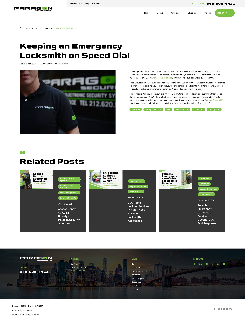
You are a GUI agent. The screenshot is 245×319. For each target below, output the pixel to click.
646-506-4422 (220, 4)
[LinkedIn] (200, 264)
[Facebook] (194, 264)
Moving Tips (214, 109)
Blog (87, 3)
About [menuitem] (160, 13)
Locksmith (198, 109)
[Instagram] (206, 264)
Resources (136, 282)
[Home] (33, 9)
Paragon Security (153, 109)
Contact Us (136, 285)
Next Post (159, 121)
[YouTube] (224, 264)
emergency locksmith (163, 78)
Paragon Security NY (214, 100)
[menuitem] (15, 314)
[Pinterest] (212, 264)
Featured (135, 109)
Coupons (96, 3)
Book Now (222, 12)
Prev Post (142, 121)
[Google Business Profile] (218, 264)
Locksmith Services (139, 271)
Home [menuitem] (147, 13)
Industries (135, 274)
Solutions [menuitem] (174, 13)
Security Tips (182, 109)
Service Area (76, 3)
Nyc (168, 109)
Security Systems (138, 278)
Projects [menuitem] (208, 13)
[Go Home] (21, 28)
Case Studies (137, 267)
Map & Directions (78, 270)
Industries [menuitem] (191, 13)
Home (134, 264)
